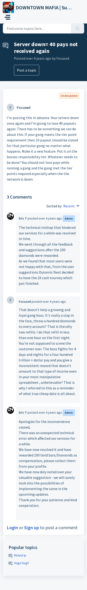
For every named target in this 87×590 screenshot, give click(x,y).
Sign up (31, 527)
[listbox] (71, 206)
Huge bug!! (21, 563)
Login (12, 527)
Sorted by (53, 206)
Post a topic (26, 70)
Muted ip (20, 555)
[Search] (77, 28)
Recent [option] (69, 206)
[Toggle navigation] (7, 17)
